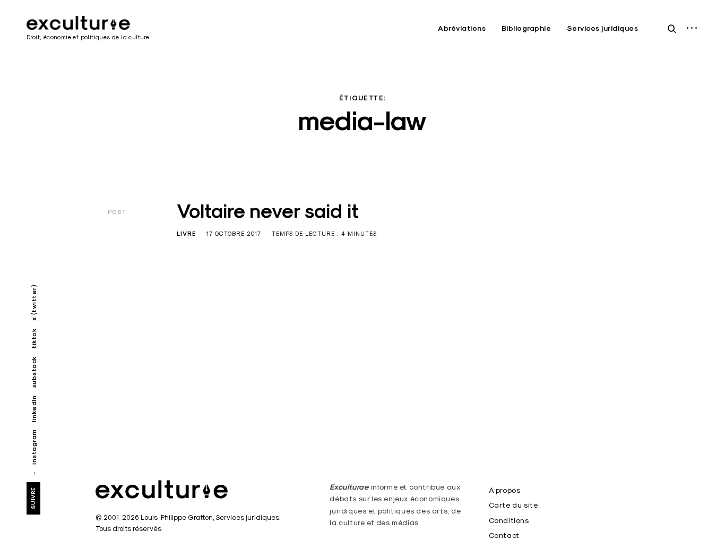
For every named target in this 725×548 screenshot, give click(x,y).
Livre (186, 233)
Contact (504, 535)
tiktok (34, 338)
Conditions (509, 520)
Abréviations (462, 28)
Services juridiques (602, 28)
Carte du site (513, 505)
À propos (505, 490)
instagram (34, 447)
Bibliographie (526, 28)
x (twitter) (34, 303)
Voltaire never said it (268, 211)
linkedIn (34, 408)
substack (34, 372)
